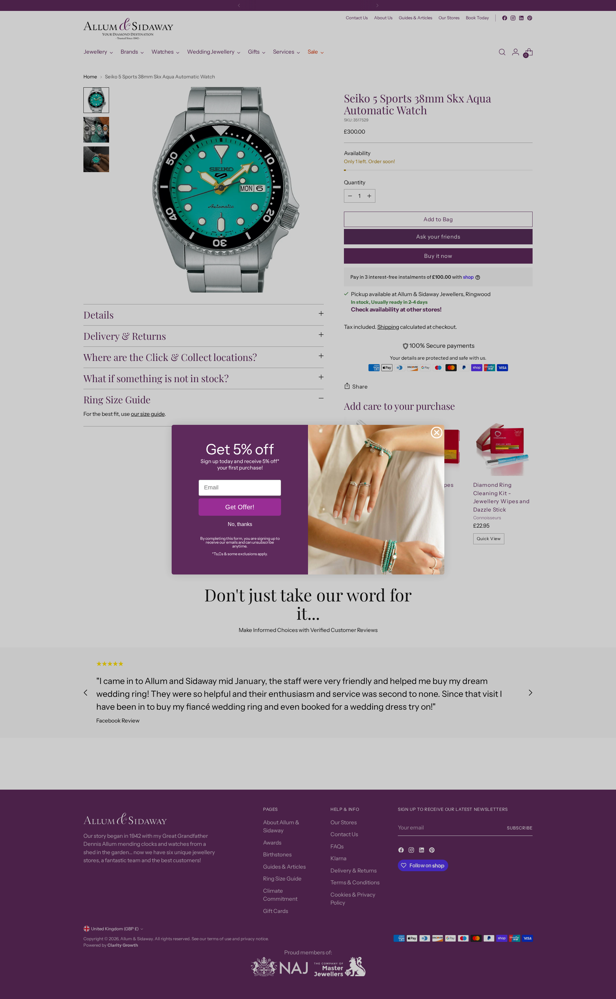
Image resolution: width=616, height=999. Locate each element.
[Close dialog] (437, 432)
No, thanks (240, 524)
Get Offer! (239, 507)
